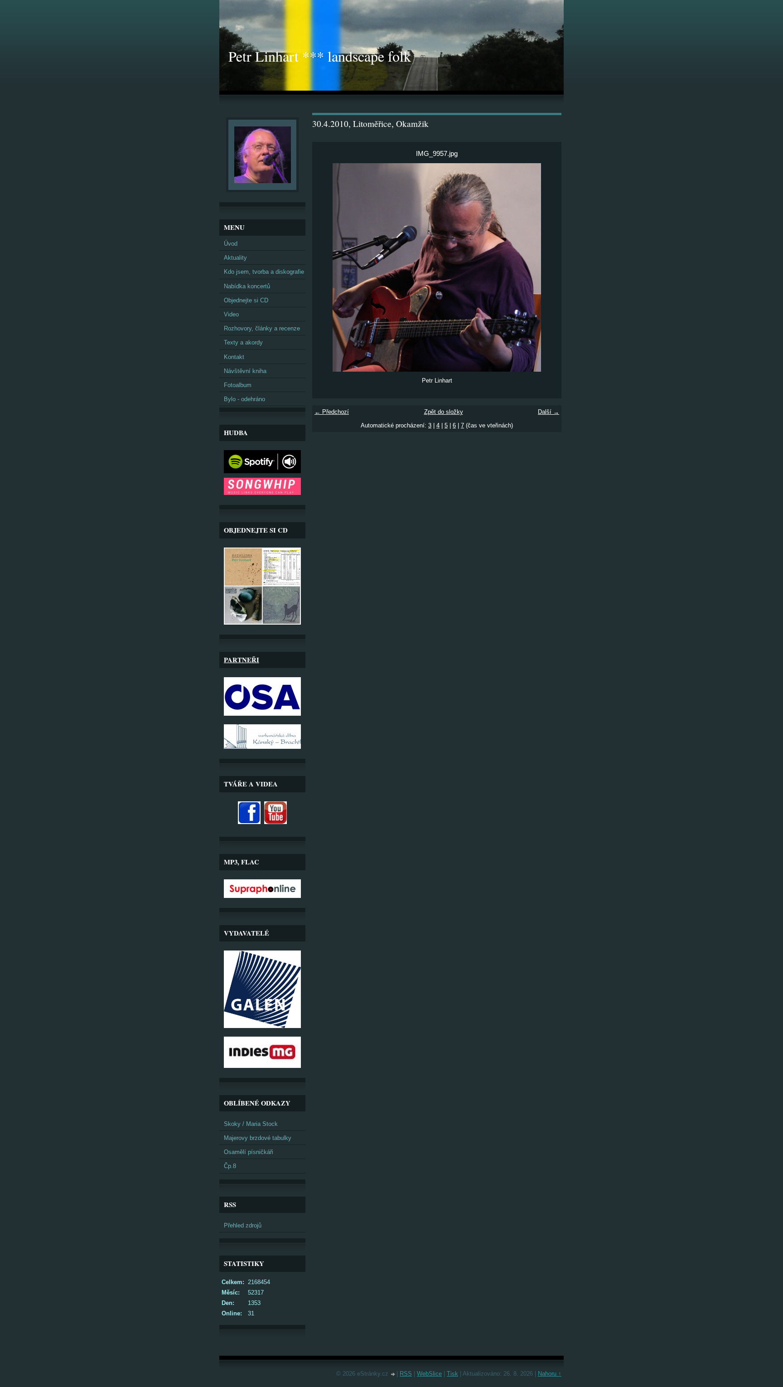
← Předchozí (331, 411)
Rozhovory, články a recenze (262, 328)
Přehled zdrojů (242, 1225)
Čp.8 (230, 1166)
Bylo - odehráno (244, 399)
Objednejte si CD (246, 300)
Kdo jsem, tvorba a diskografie (264, 271)
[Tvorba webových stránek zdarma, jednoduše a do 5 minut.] (393, 1374)
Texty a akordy (243, 342)
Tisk (452, 1373)
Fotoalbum (237, 385)
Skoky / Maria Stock (251, 1123)
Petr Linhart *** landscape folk (319, 56)
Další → (548, 411)
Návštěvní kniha (245, 371)
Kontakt (234, 357)
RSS (406, 1373)
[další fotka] (546, 267)
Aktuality (235, 257)
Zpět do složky (443, 411)
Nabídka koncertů (247, 286)
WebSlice (429, 1373)
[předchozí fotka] (327, 267)
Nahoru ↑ (549, 1373)
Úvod (230, 243)
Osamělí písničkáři (248, 1152)
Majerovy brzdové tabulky (257, 1138)
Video (231, 314)
